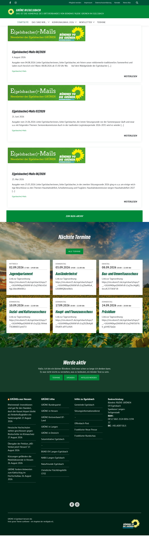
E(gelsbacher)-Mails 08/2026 (29, 52)
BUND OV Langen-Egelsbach (54, 451)
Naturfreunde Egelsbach (52, 464)
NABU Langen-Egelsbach (52, 457)
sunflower (25, 521)
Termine (56, 377)
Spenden (70, 377)
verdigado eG (48, 521)
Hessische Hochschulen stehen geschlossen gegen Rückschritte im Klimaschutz (21, 431)
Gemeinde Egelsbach (84, 404)
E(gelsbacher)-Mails (19, 71)
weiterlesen (130, 76)
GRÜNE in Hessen (49, 411)
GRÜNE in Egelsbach (28, 10)
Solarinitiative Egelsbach (52, 439)
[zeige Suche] (137, 2)
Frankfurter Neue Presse (85, 429)
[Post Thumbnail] (46, 33)
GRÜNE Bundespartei (51, 404)
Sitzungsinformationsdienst (87, 411)
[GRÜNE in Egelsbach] (11, 11)
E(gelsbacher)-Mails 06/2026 (29, 174)
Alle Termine (74, 251)
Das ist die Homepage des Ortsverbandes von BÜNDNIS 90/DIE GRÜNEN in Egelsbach (60, 13)
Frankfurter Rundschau (85, 435)
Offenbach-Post (81, 423)
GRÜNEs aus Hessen (20, 399)
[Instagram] (15, 2)
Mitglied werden (89, 377)
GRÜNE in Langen (49, 426)
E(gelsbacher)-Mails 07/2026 (28, 111)
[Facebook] (10, 2)
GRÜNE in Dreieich (50, 432)
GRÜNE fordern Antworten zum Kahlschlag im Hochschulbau (20, 472)
